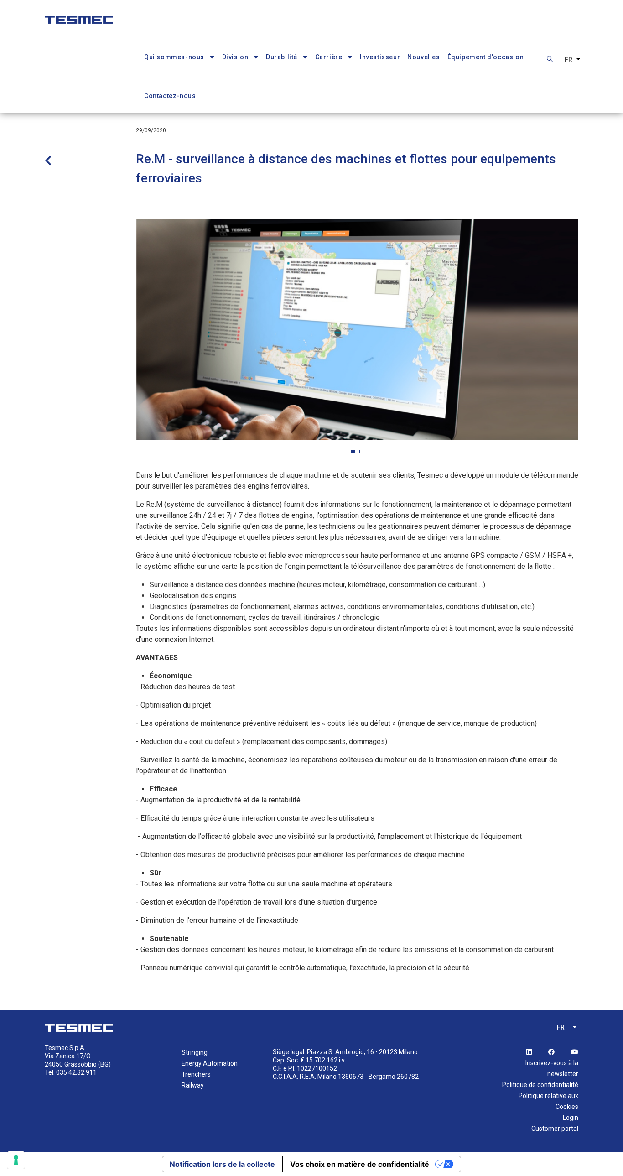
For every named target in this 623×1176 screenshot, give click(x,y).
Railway (193, 1085)
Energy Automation (210, 1063)
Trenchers (196, 1074)
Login (570, 1117)
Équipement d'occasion (485, 57)
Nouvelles (423, 57)
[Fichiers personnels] (79, 15)
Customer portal (554, 1128)
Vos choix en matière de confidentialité (359, 1164)
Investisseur (380, 57)
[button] (353, 451)
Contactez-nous (170, 95)
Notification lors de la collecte (222, 1164)
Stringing (195, 1052)
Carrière (329, 57)
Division (235, 57)
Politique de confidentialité (540, 1084)
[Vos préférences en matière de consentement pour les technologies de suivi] (16, 1160)
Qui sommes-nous (174, 57)
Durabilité (281, 57)
